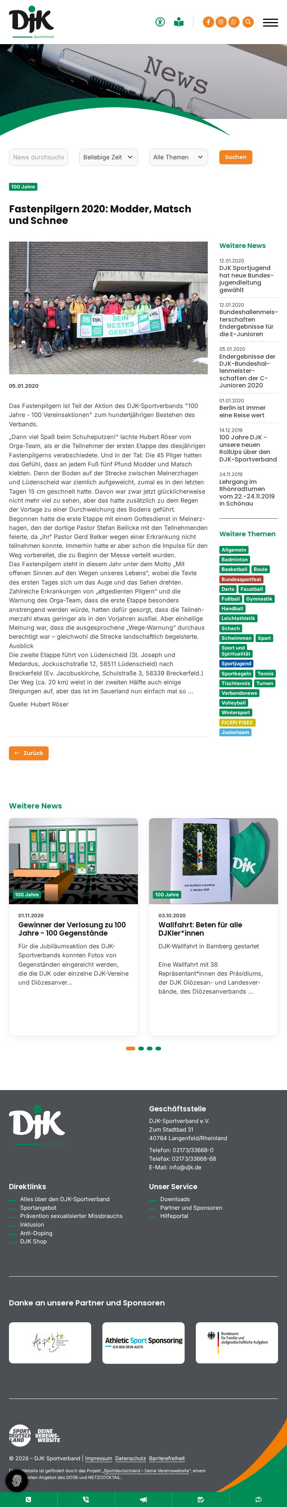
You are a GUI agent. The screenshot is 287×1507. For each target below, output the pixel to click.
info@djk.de (185, 1167)
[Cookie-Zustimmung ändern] (17, 1481)
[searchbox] (38, 157)
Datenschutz (130, 1458)
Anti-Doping (36, 1233)
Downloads (175, 1199)
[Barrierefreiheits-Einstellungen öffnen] (159, 22)
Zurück (33, 753)
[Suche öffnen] (248, 22)
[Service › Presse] (143, 1499)
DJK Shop (33, 1241)
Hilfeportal (174, 1215)
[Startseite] (31, 22)
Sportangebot (38, 1207)
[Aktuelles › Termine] (200, 1499)
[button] (130, 1048)
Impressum (98, 1458)
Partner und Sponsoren (191, 1207)
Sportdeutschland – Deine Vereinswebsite (146, 1470)
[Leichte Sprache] (179, 22)
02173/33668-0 (193, 1150)
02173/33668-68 (194, 1158)
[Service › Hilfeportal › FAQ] (258, 1499)
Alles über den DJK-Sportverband (64, 1199)
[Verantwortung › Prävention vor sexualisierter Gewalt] (86, 1499)
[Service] (28, 1499)
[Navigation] (267, 19)
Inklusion (32, 1224)
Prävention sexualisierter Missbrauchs (71, 1215)
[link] (73, 927)
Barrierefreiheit (167, 1458)
